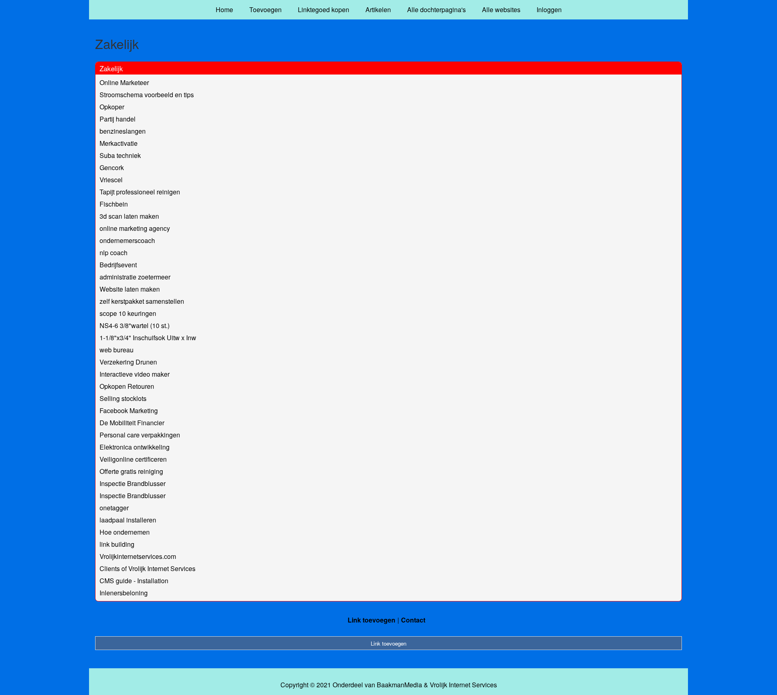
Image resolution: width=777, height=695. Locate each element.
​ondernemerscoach (127, 240)
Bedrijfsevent (118, 264)
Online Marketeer (124, 82)
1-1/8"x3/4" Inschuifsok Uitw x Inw (148, 337)
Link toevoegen (371, 620)
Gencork (112, 167)
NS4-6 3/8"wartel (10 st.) (135, 325)
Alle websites (501, 9)
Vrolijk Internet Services (463, 685)
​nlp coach (113, 252)
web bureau (117, 349)
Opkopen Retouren (127, 386)
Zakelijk (111, 68)
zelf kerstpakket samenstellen (142, 301)
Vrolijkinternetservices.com (138, 556)
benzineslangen (123, 131)
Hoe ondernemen (125, 532)
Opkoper (112, 106)
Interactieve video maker (135, 374)
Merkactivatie (119, 143)
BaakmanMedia (399, 685)
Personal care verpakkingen (140, 434)
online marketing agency (135, 228)
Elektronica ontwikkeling (135, 447)
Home (224, 9)
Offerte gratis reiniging (131, 471)
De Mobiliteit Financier (132, 422)
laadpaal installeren (128, 519)
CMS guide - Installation (134, 580)
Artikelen (378, 9)
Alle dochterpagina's (436, 9)
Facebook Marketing (129, 410)
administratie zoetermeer (135, 276)
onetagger (114, 507)
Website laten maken (130, 289)
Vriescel (111, 179)
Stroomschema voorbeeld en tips (147, 94)
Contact (413, 620)
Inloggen (549, 9)
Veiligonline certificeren (133, 459)
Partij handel (118, 119)
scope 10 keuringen (128, 313)
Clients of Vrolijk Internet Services (147, 568)
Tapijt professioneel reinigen (140, 191)
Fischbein (114, 204)
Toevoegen (265, 9)
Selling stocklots (123, 398)
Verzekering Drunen (128, 362)
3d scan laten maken (129, 216)
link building (117, 544)
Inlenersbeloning (124, 592)
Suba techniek (120, 155)
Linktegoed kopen (323, 9)
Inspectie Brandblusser (133, 483)
